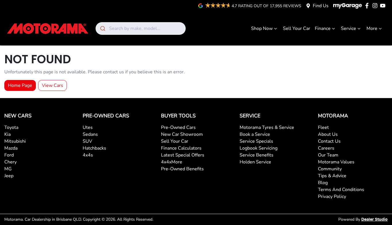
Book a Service (255, 134)
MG (8, 169)
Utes (88, 127)
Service (348, 28)
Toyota (11, 127)
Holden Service (255, 162)
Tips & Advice (332, 176)
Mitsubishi (15, 141)
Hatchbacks (94, 148)
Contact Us (329, 141)
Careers (326, 148)
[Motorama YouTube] (384, 5)
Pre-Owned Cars (178, 127)
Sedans (90, 134)
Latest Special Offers (182, 155)
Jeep (8, 176)
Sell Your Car (296, 28)
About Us (328, 134)
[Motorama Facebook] (368, 5)
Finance (323, 28)
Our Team (328, 155)
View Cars (52, 85)
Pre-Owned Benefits (182, 169)
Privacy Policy (332, 196)
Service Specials (256, 141)
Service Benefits (256, 155)
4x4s (88, 155)
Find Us (321, 6)
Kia (7, 134)
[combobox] (141, 28)
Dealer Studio (374, 220)
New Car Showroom (182, 134)
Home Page (20, 85)
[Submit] (102, 28)
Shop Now (262, 28)
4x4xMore (171, 162)
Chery (10, 162)
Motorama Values (336, 162)
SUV (87, 141)
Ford (9, 155)
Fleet (323, 127)
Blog (323, 183)
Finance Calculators (181, 148)
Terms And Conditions (341, 189)
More (371, 28)
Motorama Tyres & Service (267, 127)
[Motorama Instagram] (376, 5)
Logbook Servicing (258, 148)
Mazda (11, 148)
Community (330, 169)
